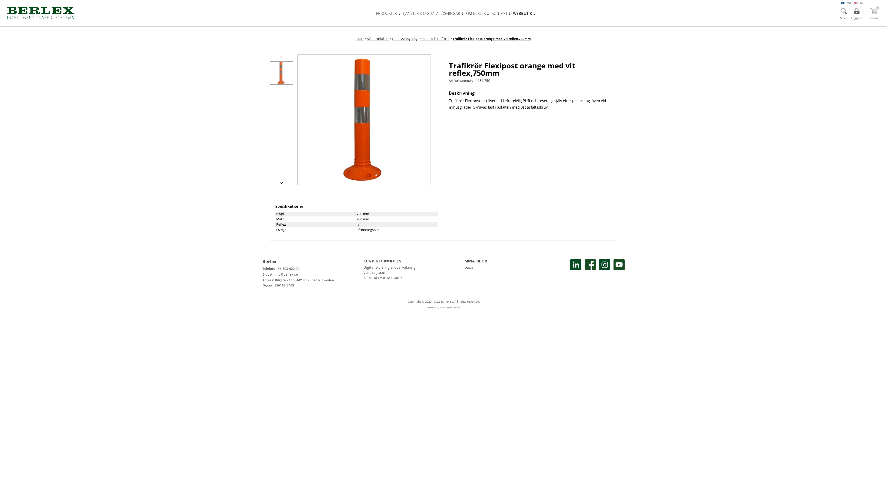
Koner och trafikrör (435, 39)
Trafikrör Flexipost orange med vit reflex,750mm (492, 39)
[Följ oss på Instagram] (604, 273)
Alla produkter (378, 39)
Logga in (471, 267)
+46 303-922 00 (287, 268)
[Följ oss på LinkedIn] (575, 273)
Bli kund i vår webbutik (382, 277)
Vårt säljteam (374, 272)
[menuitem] (389, 13)
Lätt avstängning (405, 39)
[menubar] (457, 13)
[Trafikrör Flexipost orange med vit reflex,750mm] (281, 73)
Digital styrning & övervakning (389, 267)
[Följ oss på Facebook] (590, 273)
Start (360, 39)
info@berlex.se (286, 274)
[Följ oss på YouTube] (619, 273)
